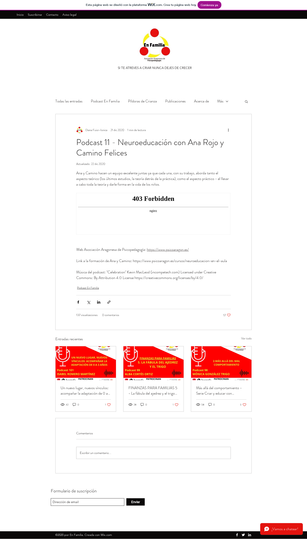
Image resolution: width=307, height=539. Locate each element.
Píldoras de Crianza (142, 101)
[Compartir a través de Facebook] (78, 302)
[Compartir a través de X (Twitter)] (88, 302)
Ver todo (246, 338)
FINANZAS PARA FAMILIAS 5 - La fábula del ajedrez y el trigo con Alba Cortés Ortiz (152, 390)
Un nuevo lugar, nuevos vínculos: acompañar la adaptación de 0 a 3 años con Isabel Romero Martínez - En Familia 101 (86, 390)
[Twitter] (243, 535)
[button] (246, 101)
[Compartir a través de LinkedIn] (99, 302)
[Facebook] (237, 535)
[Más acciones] (228, 130)
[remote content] (153, 214)
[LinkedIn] (249, 535)
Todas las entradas (68, 101)
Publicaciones (175, 101)
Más (220, 101)
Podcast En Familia (105, 101)
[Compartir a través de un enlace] (109, 302)
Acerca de (201, 101)
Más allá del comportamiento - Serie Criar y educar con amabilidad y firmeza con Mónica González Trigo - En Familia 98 (220, 390)
